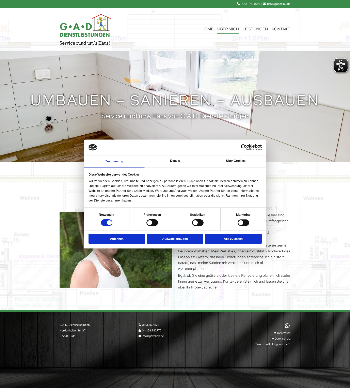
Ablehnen (117, 238)
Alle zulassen (233, 238)
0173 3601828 (250, 4)
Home (207, 29)
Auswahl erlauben (175, 238)
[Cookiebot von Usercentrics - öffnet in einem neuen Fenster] (244, 147)
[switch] (152, 223)
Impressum (283, 333)
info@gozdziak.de (278, 4)
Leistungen (255, 29)
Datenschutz (282, 338)
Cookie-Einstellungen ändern (272, 344)
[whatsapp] (287, 326)
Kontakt (281, 29)
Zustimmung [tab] (114, 161)
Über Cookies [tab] (235, 160)
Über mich (228, 29)
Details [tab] (175, 160)
